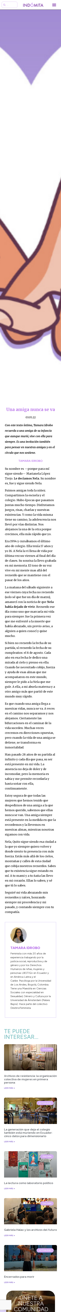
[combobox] (9, 5)
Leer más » (9, 1088)
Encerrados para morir (19, 1276)
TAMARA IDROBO (30, 461)
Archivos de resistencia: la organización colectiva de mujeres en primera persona (30, 1079)
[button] (54, 5)
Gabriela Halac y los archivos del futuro (30, 1229)
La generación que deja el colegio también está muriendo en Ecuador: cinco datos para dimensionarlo (28, 1133)
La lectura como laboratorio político (28, 1183)
